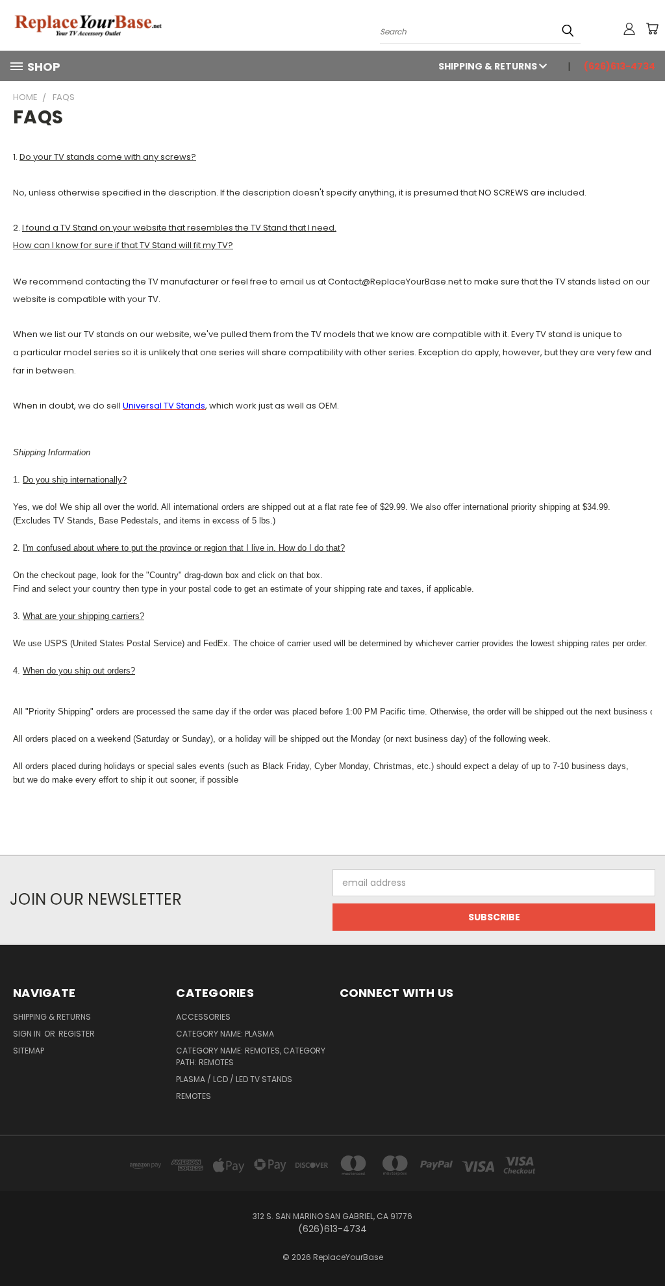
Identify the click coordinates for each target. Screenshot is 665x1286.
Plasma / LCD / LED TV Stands (234, 1079)
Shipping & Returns (488, 66)
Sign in (28, 1033)
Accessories (203, 1016)
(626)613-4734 (619, 66)
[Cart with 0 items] (652, 28)
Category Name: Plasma (225, 1033)
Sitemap (28, 1050)
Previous (645, 1245)
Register (76, 1033)
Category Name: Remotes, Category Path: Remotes (250, 1056)
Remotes (193, 1096)
